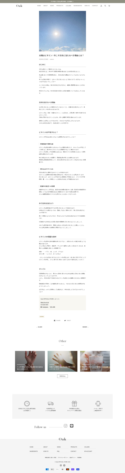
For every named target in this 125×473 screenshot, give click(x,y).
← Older (39, 327)
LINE (53, 307)
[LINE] (71, 426)
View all (63, 376)
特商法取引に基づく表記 (50, 457)
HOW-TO (45, 451)
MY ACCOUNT (88, 451)
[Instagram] (65, 426)
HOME (31, 447)
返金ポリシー (73, 457)
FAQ (58, 451)
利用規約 (79, 457)
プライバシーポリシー (63, 457)
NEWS (59, 447)
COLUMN (87, 447)
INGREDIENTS (34, 451)
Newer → (86, 327)
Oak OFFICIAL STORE (62, 462)
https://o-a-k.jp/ (45, 302)
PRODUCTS (74, 447)
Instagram (45, 307)
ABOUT (45, 447)
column (42, 316)
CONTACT (73, 451)
